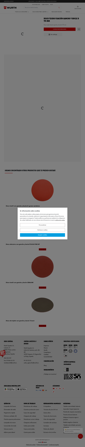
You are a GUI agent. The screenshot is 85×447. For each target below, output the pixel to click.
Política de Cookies (60, 220)
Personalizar (42, 225)
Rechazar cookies (42, 230)
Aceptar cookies (42, 235)
